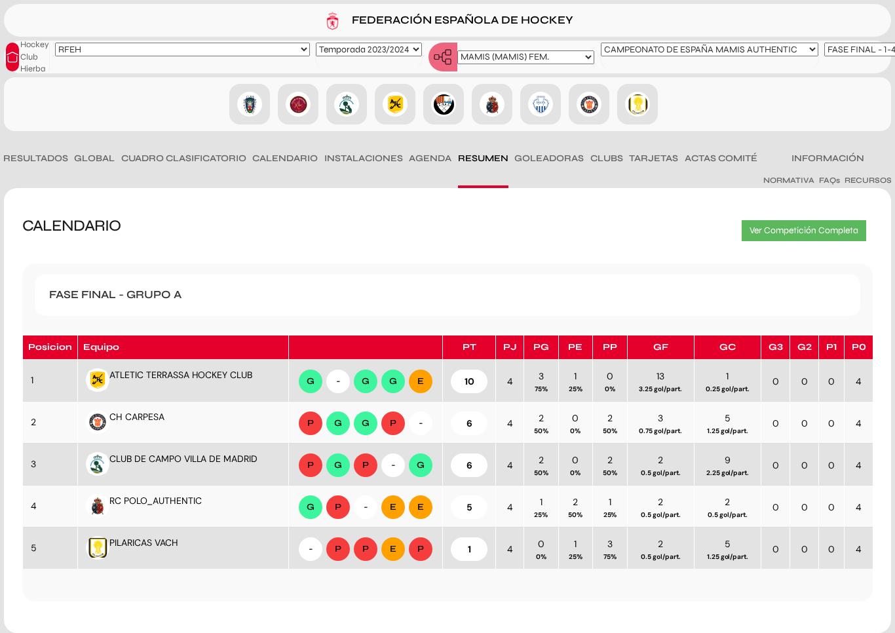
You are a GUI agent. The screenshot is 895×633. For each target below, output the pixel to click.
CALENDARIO (285, 158)
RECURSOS (868, 180)
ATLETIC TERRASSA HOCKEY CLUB (180, 375)
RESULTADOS (35, 158)
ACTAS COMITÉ (721, 158)
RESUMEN (483, 158)
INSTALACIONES (363, 158)
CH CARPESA (136, 417)
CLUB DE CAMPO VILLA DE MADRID (183, 459)
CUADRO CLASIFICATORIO (183, 158)
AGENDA (430, 158)
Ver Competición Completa (804, 230)
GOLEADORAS (549, 158)
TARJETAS (653, 158)
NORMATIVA (788, 180)
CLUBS (606, 158)
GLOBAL (94, 158)
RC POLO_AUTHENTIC (155, 501)
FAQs (829, 180)
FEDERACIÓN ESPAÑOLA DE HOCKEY (461, 19)
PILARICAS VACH (143, 542)
